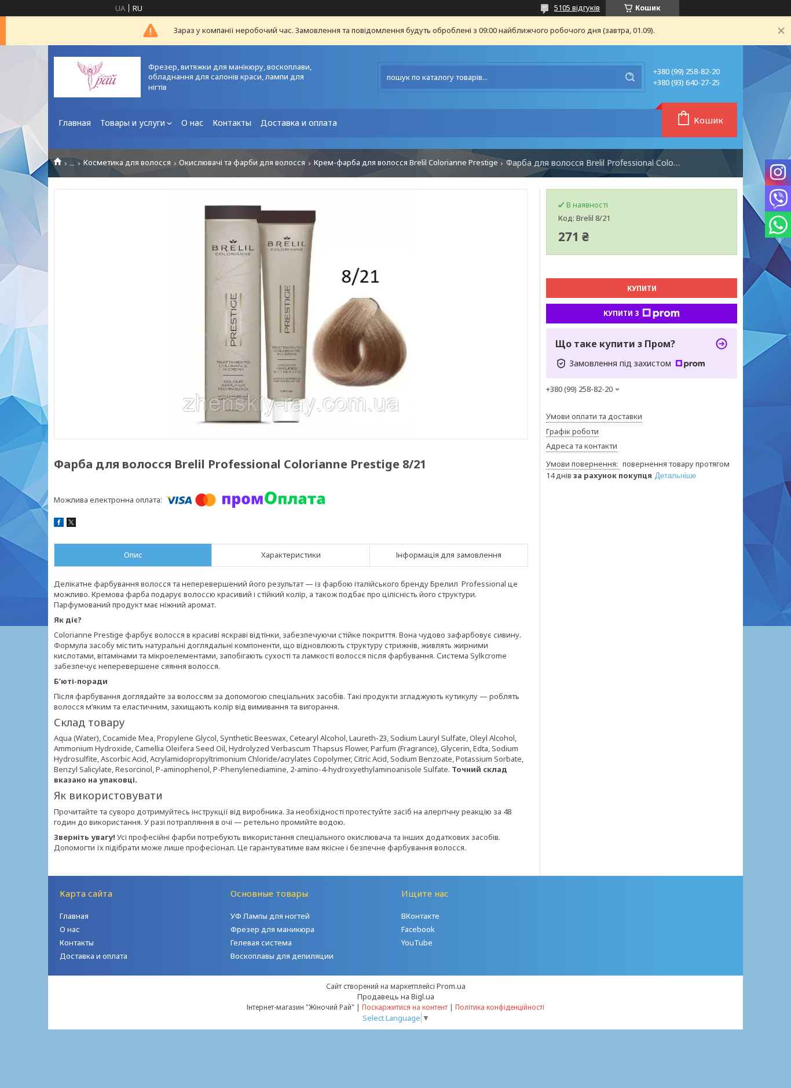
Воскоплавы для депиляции (282, 956)
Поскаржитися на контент (405, 1007)
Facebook (418, 929)
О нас (192, 122)
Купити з (621, 313)
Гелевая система (261, 942)
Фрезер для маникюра (272, 929)
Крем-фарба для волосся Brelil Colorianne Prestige (406, 163)
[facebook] (59, 524)
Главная (74, 122)
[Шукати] (630, 77)
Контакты (232, 122)
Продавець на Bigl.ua (395, 996)
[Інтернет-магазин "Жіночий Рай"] (97, 77)
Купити (642, 288)
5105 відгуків (577, 7)
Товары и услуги (132, 122)
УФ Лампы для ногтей (270, 916)
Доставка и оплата (299, 122)
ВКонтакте (420, 916)
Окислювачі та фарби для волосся (242, 163)
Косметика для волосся (127, 163)
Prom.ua (451, 986)
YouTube (417, 942)
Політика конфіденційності (499, 1007)
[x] (71, 524)
